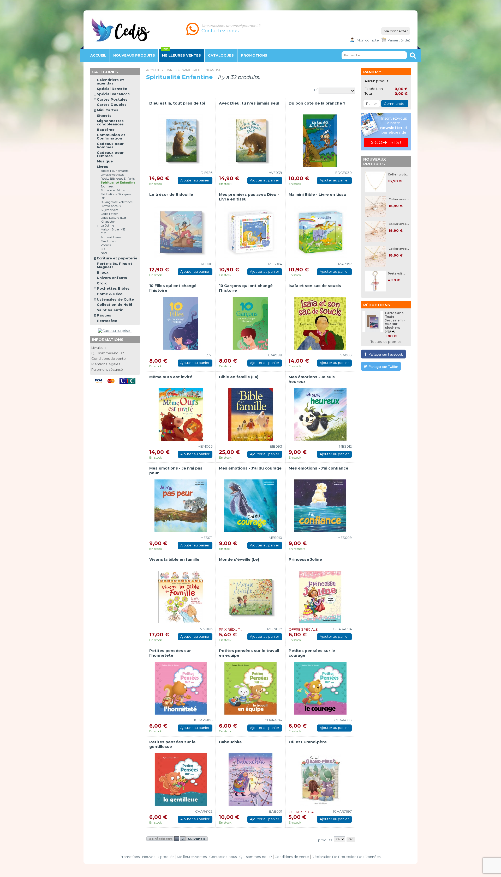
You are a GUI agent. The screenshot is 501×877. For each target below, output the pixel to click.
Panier (370, 72)
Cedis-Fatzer (109, 214)
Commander (395, 103)
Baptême (106, 129)
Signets (104, 115)
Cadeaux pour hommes (110, 145)
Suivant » (196, 839)
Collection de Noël (114, 304)
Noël (104, 253)
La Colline (107, 225)
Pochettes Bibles (113, 288)
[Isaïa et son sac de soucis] (320, 323)
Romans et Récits (113, 190)
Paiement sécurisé (107, 369)
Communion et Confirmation (111, 136)
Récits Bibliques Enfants (118, 178)
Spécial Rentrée (112, 89)
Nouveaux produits (374, 161)
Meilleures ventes (181, 55)
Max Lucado (109, 241)
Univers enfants (112, 278)
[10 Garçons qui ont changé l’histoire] (250, 323)
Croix (102, 283)
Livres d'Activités (112, 174)
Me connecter (396, 31)
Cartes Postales (112, 99)
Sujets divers (109, 210)
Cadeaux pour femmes (110, 154)
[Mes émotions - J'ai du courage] (250, 505)
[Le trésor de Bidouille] (180, 232)
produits (325, 840)
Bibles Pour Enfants (114, 171)
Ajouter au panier (195, 180)
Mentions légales (105, 364)
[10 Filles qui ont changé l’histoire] (180, 323)
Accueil (98, 55)
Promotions (130, 857)
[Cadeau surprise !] (115, 330)
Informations (107, 339)
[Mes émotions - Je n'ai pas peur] (180, 505)
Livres (170, 70)
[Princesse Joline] (320, 597)
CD (103, 249)
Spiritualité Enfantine (118, 182)
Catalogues (221, 55)
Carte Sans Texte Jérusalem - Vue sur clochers (395, 320)
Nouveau (134, 55)
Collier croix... (398, 174)
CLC (103, 233)
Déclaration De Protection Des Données (346, 857)
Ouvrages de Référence (117, 202)
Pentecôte (107, 321)
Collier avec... (399, 199)
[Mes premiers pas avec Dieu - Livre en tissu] (250, 232)
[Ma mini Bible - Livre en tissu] (320, 232)
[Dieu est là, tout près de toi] (180, 140)
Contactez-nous (223, 857)
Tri (316, 90)
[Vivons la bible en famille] (180, 597)
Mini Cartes (107, 110)
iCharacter (108, 221)
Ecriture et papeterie (117, 258)
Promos (254, 55)
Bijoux (103, 272)
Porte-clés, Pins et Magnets (114, 265)
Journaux (107, 186)
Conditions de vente (108, 358)
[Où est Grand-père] (320, 779)
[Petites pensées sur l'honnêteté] (180, 688)
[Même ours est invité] (180, 414)
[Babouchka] (250, 779)
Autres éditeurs (111, 237)
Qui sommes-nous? (107, 353)
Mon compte (368, 40)
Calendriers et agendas (110, 81)
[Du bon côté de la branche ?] (320, 140)
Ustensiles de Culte (115, 299)
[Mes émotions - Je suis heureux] (320, 414)
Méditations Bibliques (116, 194)
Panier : (393, 40)
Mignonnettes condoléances (110, 122)
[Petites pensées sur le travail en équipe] (250, 688)
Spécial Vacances (113, 94)
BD (103, 198)
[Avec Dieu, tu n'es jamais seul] (250, 140)
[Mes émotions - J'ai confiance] (320, 505)
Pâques (106, 245)
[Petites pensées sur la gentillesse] (180, 779)
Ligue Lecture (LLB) (114, 218)
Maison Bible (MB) (114, 229)
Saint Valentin (110, 310)
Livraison (98, 347)
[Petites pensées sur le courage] (320, 688)
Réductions (376, 305)
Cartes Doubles (112, 104)
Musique (105, 161)
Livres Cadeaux (111, 206)
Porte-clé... (396, 273)
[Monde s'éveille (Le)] (250, 597)
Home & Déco (110, 294)
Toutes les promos (386, 341)
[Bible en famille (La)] (250, 414)
